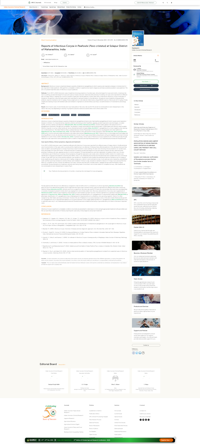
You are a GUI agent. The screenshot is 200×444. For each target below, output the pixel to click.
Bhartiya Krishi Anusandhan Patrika (73, 432)
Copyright (92, 437)
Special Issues (118, 416)
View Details (146, 81)
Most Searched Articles (120, 425)
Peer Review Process (95, 419)
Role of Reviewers (94, 425)
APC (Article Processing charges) (98, 416)
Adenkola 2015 (114, 186)
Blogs (55, 2)
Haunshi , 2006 (55, 194)
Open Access (93, 434)
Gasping (44, 115)
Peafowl (73, 115)
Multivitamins (65, 115)
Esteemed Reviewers (120, 431)
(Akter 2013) (116, 199)
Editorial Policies (94, 422)
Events (65, 2)
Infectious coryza (54, 115)
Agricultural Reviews (70, 421)
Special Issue (52, 7)
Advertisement (118, 437)
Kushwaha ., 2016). (63, 131)
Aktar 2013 (78, 124)
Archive (79, 7)
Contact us (146, 345)
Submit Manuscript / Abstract (145, 2)
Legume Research (69, 418)
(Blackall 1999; (69, 124)
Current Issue (44, 7)
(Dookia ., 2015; (111, 131)
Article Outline (90, 7)
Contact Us (143, 410)
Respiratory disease (84, 115)
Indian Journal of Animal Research (14, 7)
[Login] (171, 2)
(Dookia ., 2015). (68, 136)
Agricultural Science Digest (71, 424)
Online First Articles (71, 7)
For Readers (92, 431)
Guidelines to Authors (95, 410)
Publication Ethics (94, 413)
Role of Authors (93, 428)
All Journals (47, 2)
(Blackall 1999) (122, 194)
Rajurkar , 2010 (69, 194)
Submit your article (145, 413)
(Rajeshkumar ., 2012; (48, 131)
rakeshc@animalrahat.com (51, 59)
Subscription (117, 434)
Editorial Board (61, 7)
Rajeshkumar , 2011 (91, 133)
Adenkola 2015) (89, 124)
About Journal (33, 7)
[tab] (84, 62)
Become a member (145, 416)
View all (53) (62, 364)
